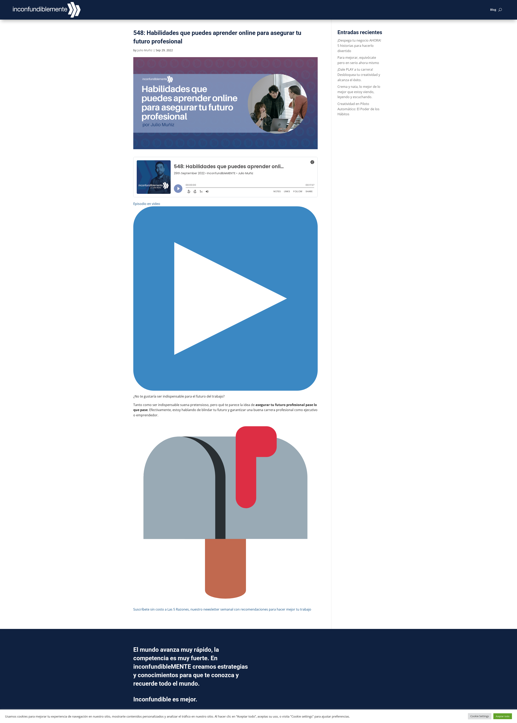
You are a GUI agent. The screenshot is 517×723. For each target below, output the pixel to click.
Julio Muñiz (144, 50)
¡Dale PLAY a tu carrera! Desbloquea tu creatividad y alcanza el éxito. (358, 74)
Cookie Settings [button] (479, 716)
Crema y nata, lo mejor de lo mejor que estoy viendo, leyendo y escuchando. (358, 91)
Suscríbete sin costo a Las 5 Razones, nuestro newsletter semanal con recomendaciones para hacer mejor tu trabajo (222, 609)
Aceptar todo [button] (503, 716)
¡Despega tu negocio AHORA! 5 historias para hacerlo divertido (359, 45)
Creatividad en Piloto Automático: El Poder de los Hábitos (358, 109)
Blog (493, 10)
